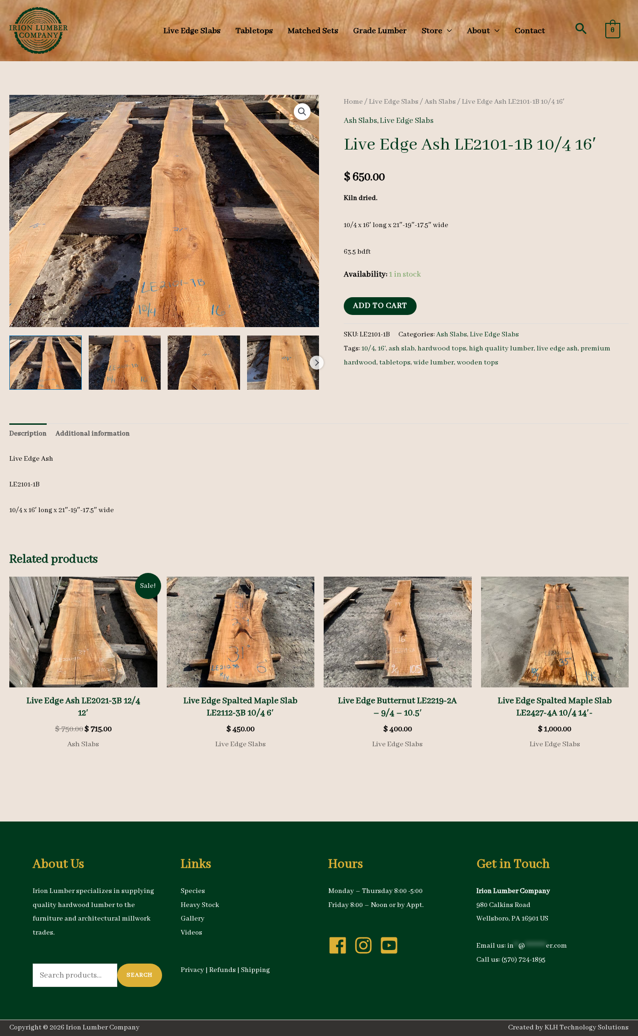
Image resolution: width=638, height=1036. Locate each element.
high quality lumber (501, 348)
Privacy (192, 970)
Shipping (255, 970)
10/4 (368, 348)
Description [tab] (28, 433)
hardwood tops (442, 348)
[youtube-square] (392, 945)
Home (353, 102)
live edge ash (557, 348)
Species (193, 891)
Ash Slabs (440, 102)
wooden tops (477, 362)
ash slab (402, 348)
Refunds (222, 970)
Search (140, 975)
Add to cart (380, 306)
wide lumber (433, 362)
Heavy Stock (200, 905)
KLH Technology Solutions (587, 1027)
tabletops (395, 362)
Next (317, 363)
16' (382, 348)
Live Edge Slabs (393, 102)
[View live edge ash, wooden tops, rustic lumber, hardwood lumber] (45, 363)
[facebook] (340, 945)
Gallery (193, 919)
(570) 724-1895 (524, 960)
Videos (191, 933)
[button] (581, 28)
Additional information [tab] (93, 433)
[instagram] (366, 945)
